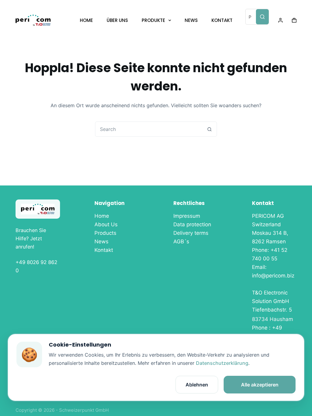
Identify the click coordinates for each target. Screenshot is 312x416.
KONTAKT (221, 20)
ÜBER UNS (117, 20)
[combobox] (148, 129)
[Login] (280, 20)
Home (101, 216)
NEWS (191, 20)
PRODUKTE (153, 20)
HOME (86, 20)
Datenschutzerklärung (222, 363)
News (101, 241)
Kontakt (103, 250)
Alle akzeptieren (259, 385)
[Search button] (209, 129)
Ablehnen (197, 385)
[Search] (262, 16)
